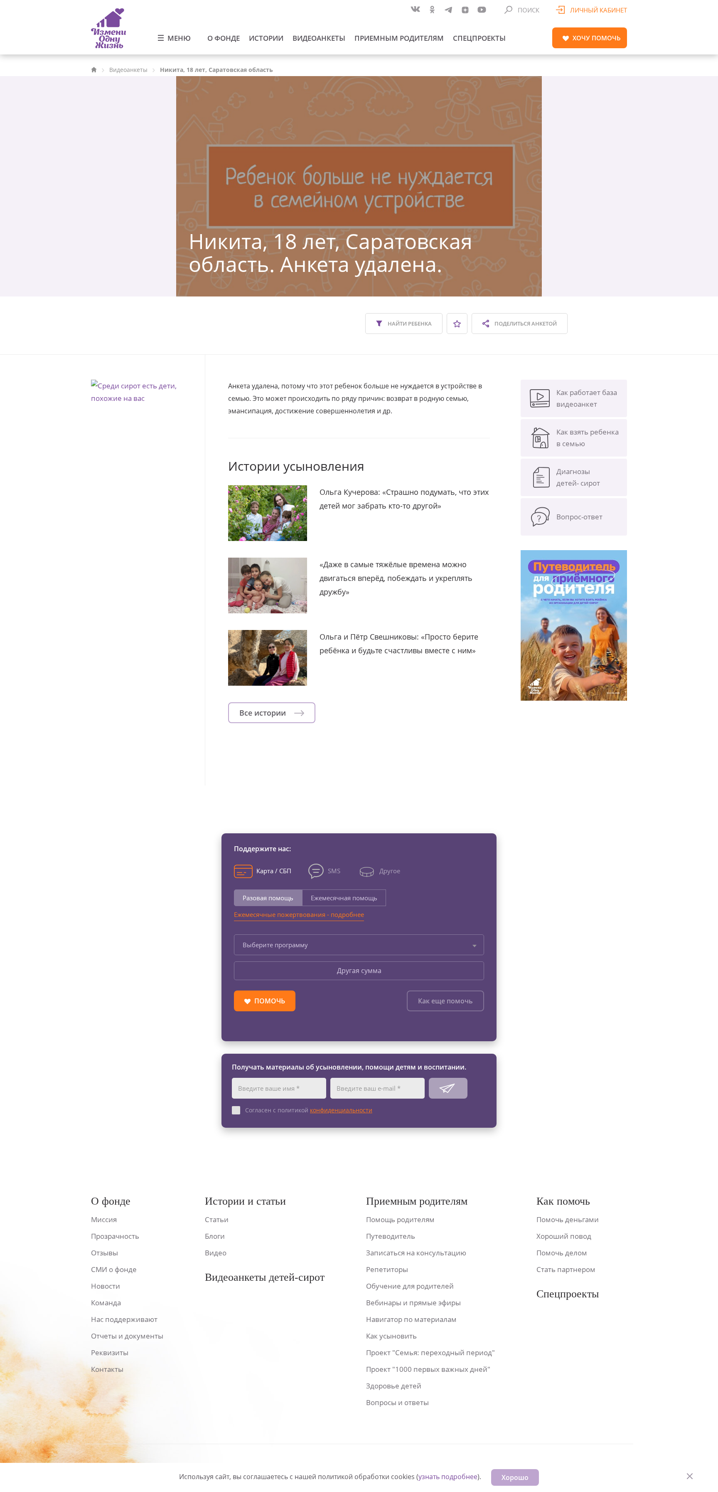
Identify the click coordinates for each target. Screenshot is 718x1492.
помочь (597, 38)
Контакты (107, 1369)
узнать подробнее (447, 1476)
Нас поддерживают (124, 1319)
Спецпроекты (479, 38)
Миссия (104, 1219)
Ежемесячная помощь (344, 898)
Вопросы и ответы (397, 1402)
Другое (389, 871)
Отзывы (104, 1252)
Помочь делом (561, 1252)
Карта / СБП (273, 871)
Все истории (263, 713)
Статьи (217, 1219)
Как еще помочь (445, 1000)
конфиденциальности (341, 1110)
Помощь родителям (400, 1219)
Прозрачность (115, 1236)
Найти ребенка (409, 323)
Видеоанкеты (319, 38)
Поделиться (525, 323)
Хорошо (515, 1477)
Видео (215, 1252)
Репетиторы (387, 1269)
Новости (105, 1286)
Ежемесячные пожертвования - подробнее (299, 914)
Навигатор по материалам (411, 1319)
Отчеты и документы (127, 1336)
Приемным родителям (399, 38)
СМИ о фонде (114, 1269)
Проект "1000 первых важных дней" (428, 1369)
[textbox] (359, 945)
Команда (106, 1302)
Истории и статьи (245, 1201)
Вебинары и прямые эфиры (413, 1302)
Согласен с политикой (308, 1110)
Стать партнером (565, 1269)
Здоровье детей (393, 1386)
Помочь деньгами (567, 1219)
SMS (334, 871)
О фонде (223, 38)
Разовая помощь (268, 898)
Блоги (215, 1236)
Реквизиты (109, 1352)
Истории (266, 38)
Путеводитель (390, 1236)
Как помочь (563, 1201)
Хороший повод (563, 1236)
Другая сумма (359, 970)
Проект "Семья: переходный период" (430, 1352)
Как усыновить (391, 1336)
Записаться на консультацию (416, 1252)
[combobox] (359, 944)
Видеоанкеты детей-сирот (265, 1277)
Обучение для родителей (410, 1286)
